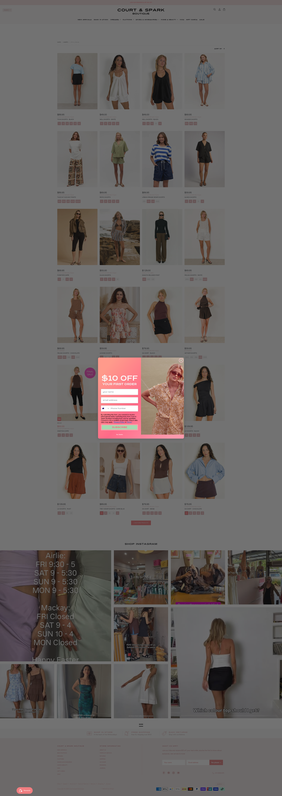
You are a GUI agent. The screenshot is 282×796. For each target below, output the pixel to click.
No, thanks (119, 434)
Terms (129, 422)
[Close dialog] (181, 360)
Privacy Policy (119, 422)
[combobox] (105, 408)
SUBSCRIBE (119, 427)
